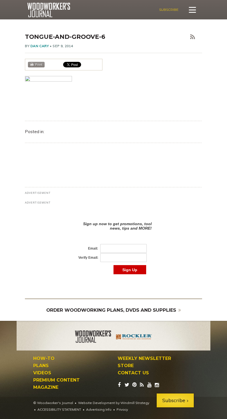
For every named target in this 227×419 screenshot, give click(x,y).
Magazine (45, 387)
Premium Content (56, 380)
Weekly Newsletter (144, 358)
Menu (192, 9)
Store (126, 365)
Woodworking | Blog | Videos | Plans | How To (48, 10)
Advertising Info (99, 409)
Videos (42, 372)
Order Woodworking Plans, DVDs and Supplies (111, 310)
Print (38, 64)
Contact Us (133, 372)
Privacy (122, 409)
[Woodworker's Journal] (93, 337)
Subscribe (169, 9)
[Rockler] (134, 337)
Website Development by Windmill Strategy (113, 403)
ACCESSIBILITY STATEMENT (59, 409)
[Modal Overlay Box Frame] (113, 242)
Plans (41, 365)
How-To (44, 358)
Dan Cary (39, 46)
